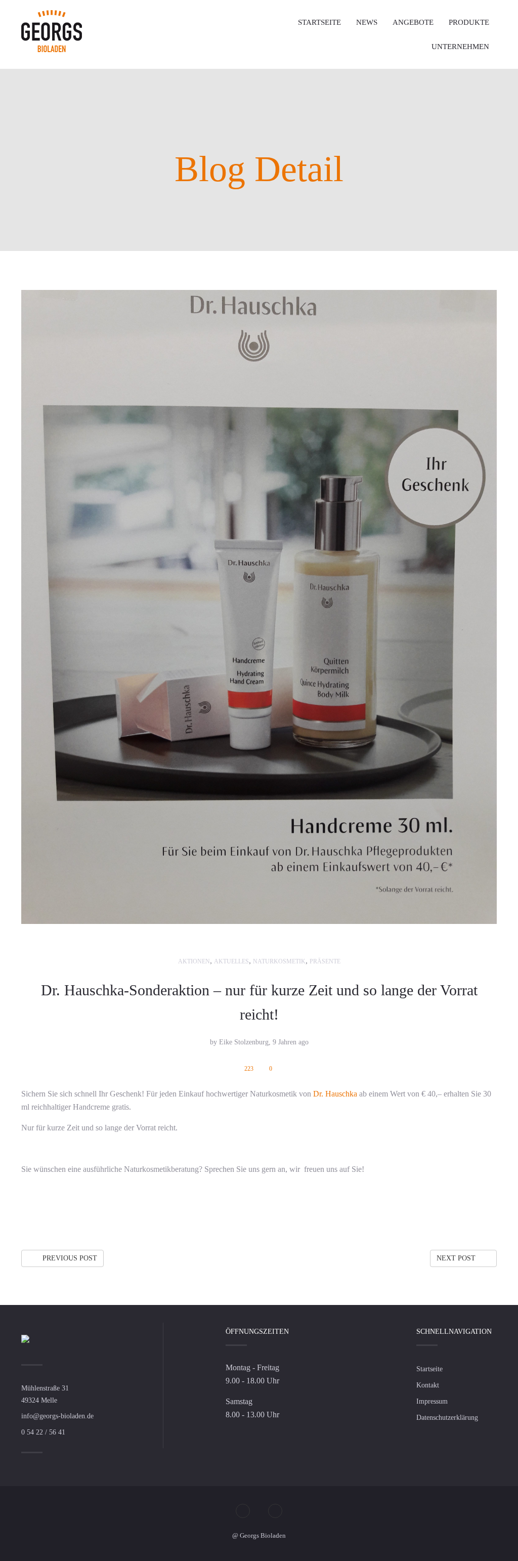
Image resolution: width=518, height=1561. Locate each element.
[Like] (471, 1210)
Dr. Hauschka (334, 1093)
